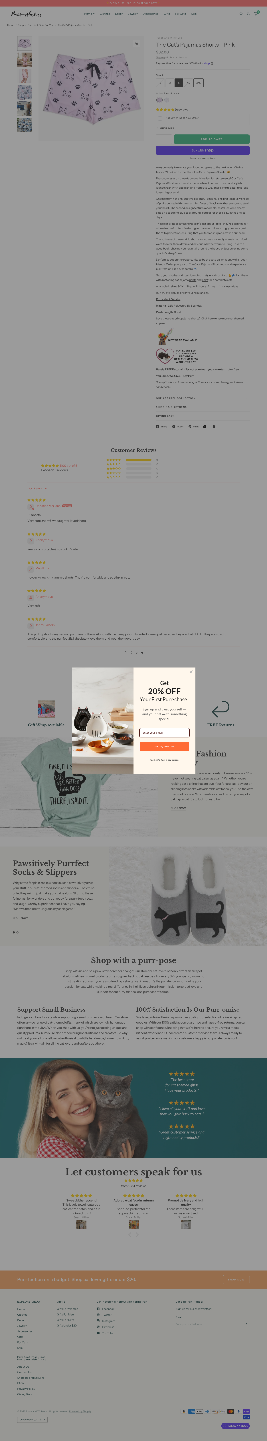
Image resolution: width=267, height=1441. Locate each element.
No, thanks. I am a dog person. (164, 759)
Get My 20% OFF (164, 746)
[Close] (191, 672)
